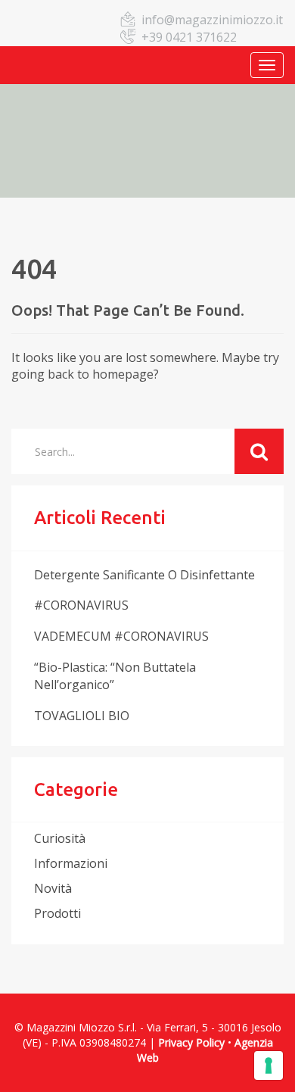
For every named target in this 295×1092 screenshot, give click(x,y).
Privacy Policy (191, 1042)
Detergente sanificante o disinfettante (144, 574)
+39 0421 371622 (189, 37)
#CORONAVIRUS (81, 605)
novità (53, 888)
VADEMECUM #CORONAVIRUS (121, 636)
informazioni (70, 863)
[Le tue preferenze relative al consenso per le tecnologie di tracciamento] (268, 1065)
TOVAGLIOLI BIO (81, 715)
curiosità (59, 838)
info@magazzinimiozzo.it (212, 19)
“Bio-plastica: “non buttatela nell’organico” (115, 676)
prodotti (57, 913)
